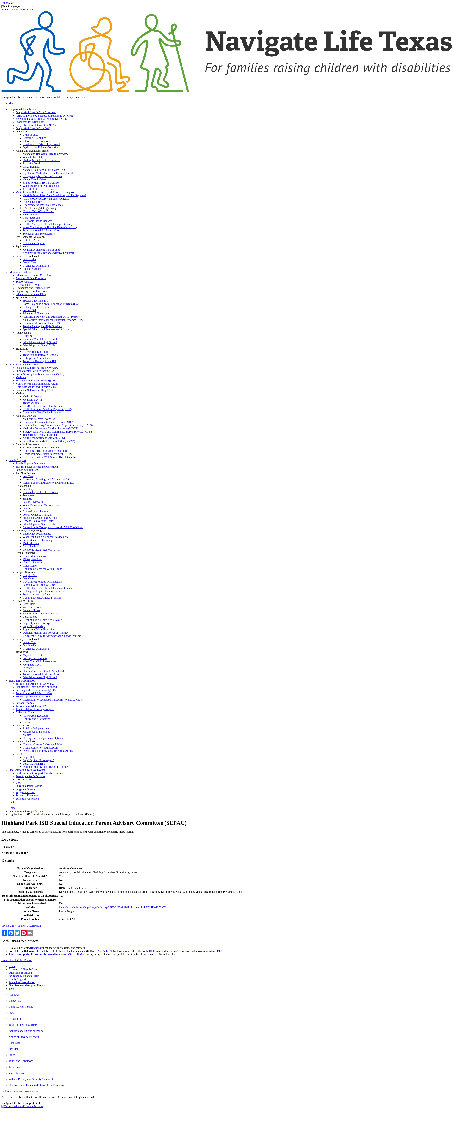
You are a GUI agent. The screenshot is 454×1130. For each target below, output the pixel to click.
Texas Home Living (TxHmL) (40, 434)
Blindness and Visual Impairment (41, 144)
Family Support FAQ (27, 469)
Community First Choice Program (42, 412)
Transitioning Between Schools (40, 354)
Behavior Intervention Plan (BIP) (41, 323)
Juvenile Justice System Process (40, 188)
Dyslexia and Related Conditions (41, 147)
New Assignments (33, 562)
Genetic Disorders (33, 201)
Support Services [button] (25, 572)
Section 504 (29, 310)
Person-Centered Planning (37, 540)
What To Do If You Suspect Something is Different (44, 115)
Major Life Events (33, 655)
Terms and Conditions (21, 1060)
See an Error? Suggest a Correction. (21, 925)
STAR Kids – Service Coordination (43, 406)
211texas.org (36, 947)
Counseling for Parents (35, 511)
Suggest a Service (25, 789)
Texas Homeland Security (23, 1024)
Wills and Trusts (32, 607)
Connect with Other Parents (16, 960)
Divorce (27, 508)
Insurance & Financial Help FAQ (34, 390)
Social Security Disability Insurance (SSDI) (40, 374)
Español (5, 2)
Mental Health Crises (34, 179)
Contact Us (15, 1000)
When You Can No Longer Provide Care (45, 536)
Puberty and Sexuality (35, 658)
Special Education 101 (35, 300)
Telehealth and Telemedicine (39, 233)
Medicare (21, 377)
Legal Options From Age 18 (38, 623)
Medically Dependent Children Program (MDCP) (50, 428)
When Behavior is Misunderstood (41, 185)
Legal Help (29, 603)
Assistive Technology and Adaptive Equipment (49, 252)
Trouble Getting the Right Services (42, 326)
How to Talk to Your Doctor (38, 211)
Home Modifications (34, 556)
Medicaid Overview (34, 396)
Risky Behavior (31, 166)
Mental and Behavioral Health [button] (32, 150)
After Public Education (35, 351)
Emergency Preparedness (37, 533)
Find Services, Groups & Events (27, 985)
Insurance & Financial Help (24, 975)
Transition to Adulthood (22, 982)
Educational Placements (36, 313)
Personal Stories (25, 702)
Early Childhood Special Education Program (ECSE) (52, 303)
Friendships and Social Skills (39, 345)
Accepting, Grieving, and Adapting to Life (46, 479)
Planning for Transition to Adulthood (43, 670)
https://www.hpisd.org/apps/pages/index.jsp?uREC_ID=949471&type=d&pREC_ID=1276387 (112, 907)
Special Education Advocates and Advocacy (47, 329)
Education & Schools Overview (33, 275)
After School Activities (28, 284)
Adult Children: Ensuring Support (35, 709)
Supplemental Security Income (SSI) (36, 370)
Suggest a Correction (27, 798)
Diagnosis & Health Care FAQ (33, 128)
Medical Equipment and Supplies (41, 249)
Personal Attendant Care (36, 594)
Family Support (17, 979)
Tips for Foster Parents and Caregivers (37, 466)
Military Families (32, 559)
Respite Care (30, 575)
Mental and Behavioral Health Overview (45, 153)
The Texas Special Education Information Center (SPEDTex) (45, 954)
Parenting (28, 489)
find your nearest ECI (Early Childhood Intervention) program (151, 950)
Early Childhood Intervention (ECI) (36, 125)
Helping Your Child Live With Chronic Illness (48, 482)
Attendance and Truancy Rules (33, 287)
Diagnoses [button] (21, 131)
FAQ (11, 1012)
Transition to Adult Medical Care (41, 230)
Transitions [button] (22, 348)
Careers (27, 722)
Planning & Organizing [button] (29, 530)
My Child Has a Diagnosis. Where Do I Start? (41, 118)
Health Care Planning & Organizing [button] (36, 208)
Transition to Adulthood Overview (35, 683)
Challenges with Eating (36, 265)
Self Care (28, 476)
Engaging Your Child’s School (40, 338)
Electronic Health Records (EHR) (41, 220)
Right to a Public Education (31, 278)
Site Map (14, 1048)
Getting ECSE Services (36, 307)
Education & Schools (20, 972)
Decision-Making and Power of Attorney (45, 632)
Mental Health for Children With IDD (44, 169)
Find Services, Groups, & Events (27, 811)
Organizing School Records (31, 291)
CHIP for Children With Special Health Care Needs (51, 457)
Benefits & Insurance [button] (27, 444)
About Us (14, 994)
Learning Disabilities (34, 137)
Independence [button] (23, 725)
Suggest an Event (25, 792)
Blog (18, 782)
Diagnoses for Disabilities (30, 121)
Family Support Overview (30, 463)
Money (27, 734)
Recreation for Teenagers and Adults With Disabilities (53, 527)
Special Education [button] (26, 297)
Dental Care (29, 262)
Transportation (31, 402)
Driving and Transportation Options (43, 738)
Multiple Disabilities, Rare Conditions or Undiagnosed (46, 192)
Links (12, 1054)
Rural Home (30, 565)
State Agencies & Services (30, 776)
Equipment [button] (22, 246)
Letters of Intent (31, 610)
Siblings (27, 498)
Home (12, 807)
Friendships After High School (40, 342)
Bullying (27, 335)
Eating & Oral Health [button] (28, 255)
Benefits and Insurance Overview (41, 447)
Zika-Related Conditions (36, 141)
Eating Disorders (32, 268)
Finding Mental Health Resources (41, 160)
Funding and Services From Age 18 (36, 380)
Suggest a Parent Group (29, 785)
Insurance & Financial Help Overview (37, 367)
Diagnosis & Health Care (23, 969)
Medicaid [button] (21, 393)
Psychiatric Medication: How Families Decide (48, 173)
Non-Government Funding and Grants (37, 383)
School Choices (24, 281)
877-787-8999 (104, 950)
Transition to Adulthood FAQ (32, 706)
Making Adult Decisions (36, 731)
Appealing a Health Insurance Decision (45, 450)
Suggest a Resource (27, 795)
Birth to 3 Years (31, 240)
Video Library (23, 779)
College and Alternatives (36, 358)
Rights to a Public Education (39, 629)
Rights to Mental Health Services (41, 182)
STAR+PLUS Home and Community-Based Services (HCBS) (58, 431)
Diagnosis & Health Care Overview (36, 112)
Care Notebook (31, 217)
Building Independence (36, 728)
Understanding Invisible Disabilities (43, 204)
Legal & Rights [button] (24, 600)
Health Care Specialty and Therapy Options (47, 587)
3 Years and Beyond (34, 243)
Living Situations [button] (25, 552)
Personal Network (33, 501)
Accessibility (16, 1018)
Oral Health (29, 259)
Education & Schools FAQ (31, 294)
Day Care (28, 578)
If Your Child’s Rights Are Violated (42, 619)
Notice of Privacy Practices (24, 1036)
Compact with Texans (21, 1006)
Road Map (14, 1042)
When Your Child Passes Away (40, 661)
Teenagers (28, 495)
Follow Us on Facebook (37, 1085)
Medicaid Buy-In (32, 399)
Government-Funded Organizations (42, 581)
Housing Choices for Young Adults (42, 568)
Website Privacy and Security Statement (31, 1079)
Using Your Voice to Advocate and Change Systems (52, 635)
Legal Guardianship (34, 626)
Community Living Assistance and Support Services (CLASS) (58, 425)
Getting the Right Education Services (43, 591)
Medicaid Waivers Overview (39, 418)
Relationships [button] (23, 332)
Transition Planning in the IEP (39, 361)
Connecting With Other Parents (40, 492)
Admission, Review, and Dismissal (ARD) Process (51, 316)
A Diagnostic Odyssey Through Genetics (46, 198)
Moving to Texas (32, 664)
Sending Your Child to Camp (39, 584)
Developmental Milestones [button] (30, 236)
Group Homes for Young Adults (41, 747)
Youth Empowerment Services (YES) (44, 437)
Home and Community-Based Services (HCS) (48, 421)
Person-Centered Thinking (37, 514)
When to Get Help (33, 157)
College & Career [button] (25, 712)
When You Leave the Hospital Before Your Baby (50, 227)
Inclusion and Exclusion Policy (26, 1030)
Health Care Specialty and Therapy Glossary (48, 224)
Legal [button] (19, 753)
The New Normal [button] (25, 473)
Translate (28, 9)
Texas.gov (14, 1066)
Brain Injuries (30, 134)
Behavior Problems (33, 163)
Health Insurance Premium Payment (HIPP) (47, 409)
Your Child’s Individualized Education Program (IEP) (53, 319)
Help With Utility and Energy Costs (36, 386)
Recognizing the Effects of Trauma (42, 176)
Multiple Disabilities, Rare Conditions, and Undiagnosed (54, 195)
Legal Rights (30, 616)
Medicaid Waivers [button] (26, 415)
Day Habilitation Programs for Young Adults (48, 750)
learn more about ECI (209, 950)
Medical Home (31, 214)
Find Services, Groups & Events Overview (40, 773)
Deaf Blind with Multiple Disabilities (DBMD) (49, 441)
